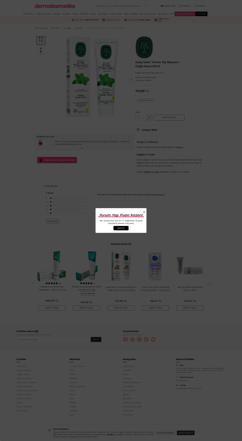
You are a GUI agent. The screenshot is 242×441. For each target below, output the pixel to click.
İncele (121, 228)
